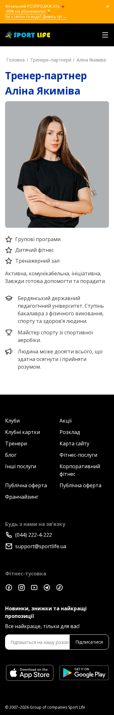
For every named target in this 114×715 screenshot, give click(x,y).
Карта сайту (74, 443)
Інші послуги (20, 466)
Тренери (16, 443)
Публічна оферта (26, 485)
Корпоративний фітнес (80, 470)
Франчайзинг (21, 496)
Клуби (12, 420)
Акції (66, 420)
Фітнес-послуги (78, 454)
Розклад (70, 432)
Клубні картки (22, 432)
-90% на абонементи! (25, 11)
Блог (10, 454)
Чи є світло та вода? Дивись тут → (36, 16)
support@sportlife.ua (40, 546)
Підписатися (89, 642)
